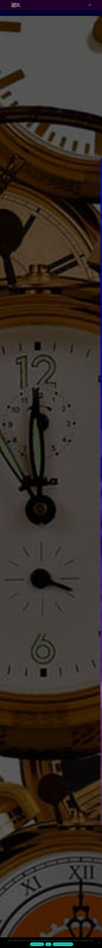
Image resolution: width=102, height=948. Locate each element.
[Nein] (99, 942)
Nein (48, 944)
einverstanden (37, 944)
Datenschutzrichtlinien (63, 944)
